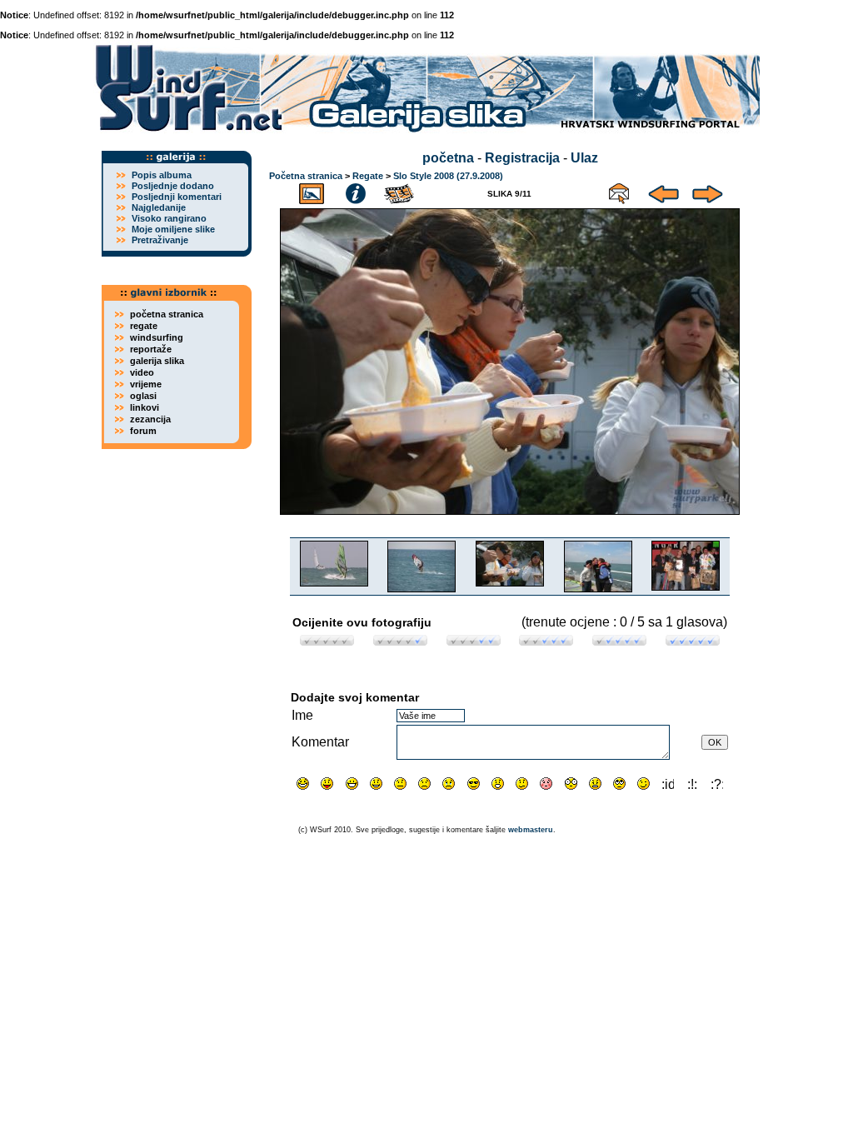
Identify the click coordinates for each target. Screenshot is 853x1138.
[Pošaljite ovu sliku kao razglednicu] (619, 191)
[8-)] (473, 783)
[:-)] (376, 783)
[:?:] (717, 783)
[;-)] (643, 783)
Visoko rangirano (169, 218)
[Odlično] (619, 641)
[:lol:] (303, 783)
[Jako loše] (327, 641)
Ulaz (584, 158)
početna (448, 158)
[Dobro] (546, 641)
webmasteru (530, 830)
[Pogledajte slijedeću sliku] (707, 191)
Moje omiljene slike (173, 229)
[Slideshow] (400, 191)
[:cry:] (448, 783)
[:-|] (400, 783)
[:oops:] (546, 783)
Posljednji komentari (177, 197)
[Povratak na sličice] (311, 191)
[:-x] (595, 783)
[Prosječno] (473, 641)
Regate (367, 176)
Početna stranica (305, 176)
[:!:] (692, 783)
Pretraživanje (160, 240)
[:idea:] (667, 783)
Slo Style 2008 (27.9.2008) (448, 176)
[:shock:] (571, 783)
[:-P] (327, 783)
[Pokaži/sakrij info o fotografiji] (356, 191)
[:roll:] (619, 783)
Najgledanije (159, 207)
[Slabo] (400, 641)
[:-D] (352, 783)
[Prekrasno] (693, 641)
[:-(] (424, 783)
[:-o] (497, 783)
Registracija (522, 158)
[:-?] (522, 783)
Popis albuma (162, 175)
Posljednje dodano (173, 186)
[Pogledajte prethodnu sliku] (663, 191)
